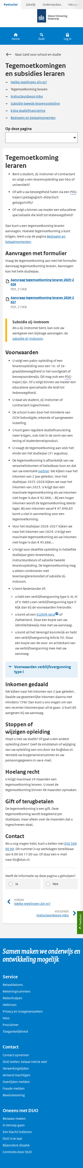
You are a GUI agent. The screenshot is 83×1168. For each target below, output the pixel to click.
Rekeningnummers (16, 991)
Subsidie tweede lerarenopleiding (35, 103)
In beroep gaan (14, 1125)
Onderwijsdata (52, 4)
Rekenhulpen (12, 998)
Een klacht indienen (17, 1132)
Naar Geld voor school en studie (38, 54)
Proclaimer (11, 1025)
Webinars (9, 1005)
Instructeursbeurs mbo (27, 96)
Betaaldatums (13, 985)
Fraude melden (14, 1088)
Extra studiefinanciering (28, 110)
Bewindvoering (14, 1095)
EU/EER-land (46, 614)
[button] (67, 36)
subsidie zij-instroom (27, 338)
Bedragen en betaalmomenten (33, 118)
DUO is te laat (12, 1138)
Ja (16, 884)
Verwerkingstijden (16, 1068)
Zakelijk (31, 4)
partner (43, 471)
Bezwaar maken (14, 1118)
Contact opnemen (16, 1055)
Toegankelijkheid (15, 1031)
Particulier (11, 4)
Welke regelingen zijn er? (29, 82)
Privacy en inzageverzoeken (23, 1011)
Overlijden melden (16, 1082)
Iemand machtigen (16, 1075)
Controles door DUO (17, 1152)
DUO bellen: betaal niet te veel (25, 1062)
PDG (73, 192)
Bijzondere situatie (16, 1145)
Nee (55, 884)
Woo (6, 1018)
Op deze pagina (18, 128)
